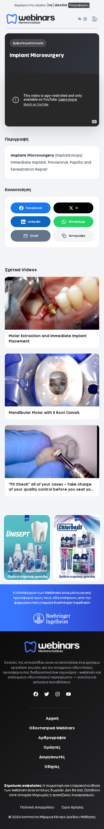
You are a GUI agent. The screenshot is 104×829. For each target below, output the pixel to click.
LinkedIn (34, 221)
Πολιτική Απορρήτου (37, 807)
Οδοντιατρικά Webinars (52, 728)
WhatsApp (76, 221)
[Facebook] (35, 695)
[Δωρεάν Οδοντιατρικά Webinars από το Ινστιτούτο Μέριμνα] (52, 644)
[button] (82, 19)
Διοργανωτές (52, 757)
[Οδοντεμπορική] (27, 517)
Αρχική (52, 718)
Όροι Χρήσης (73, 807)
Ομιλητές (52, 747)
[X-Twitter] (46, 695)
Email (34, 235)
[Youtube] (68, 695)
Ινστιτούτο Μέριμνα (37, 817)
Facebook (34, 208)
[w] (30, 19)
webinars (87, 672)
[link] (27, 547)
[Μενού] (95, 19)
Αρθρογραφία (52, 738)
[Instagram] (57, 695)
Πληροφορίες (79, 5)
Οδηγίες (52, 767)
